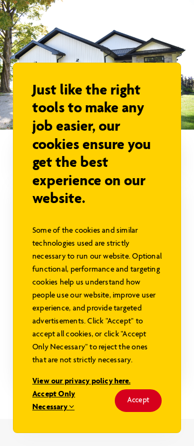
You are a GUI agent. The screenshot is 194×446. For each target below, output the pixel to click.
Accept (138, 400)
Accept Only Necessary (53, 400)
